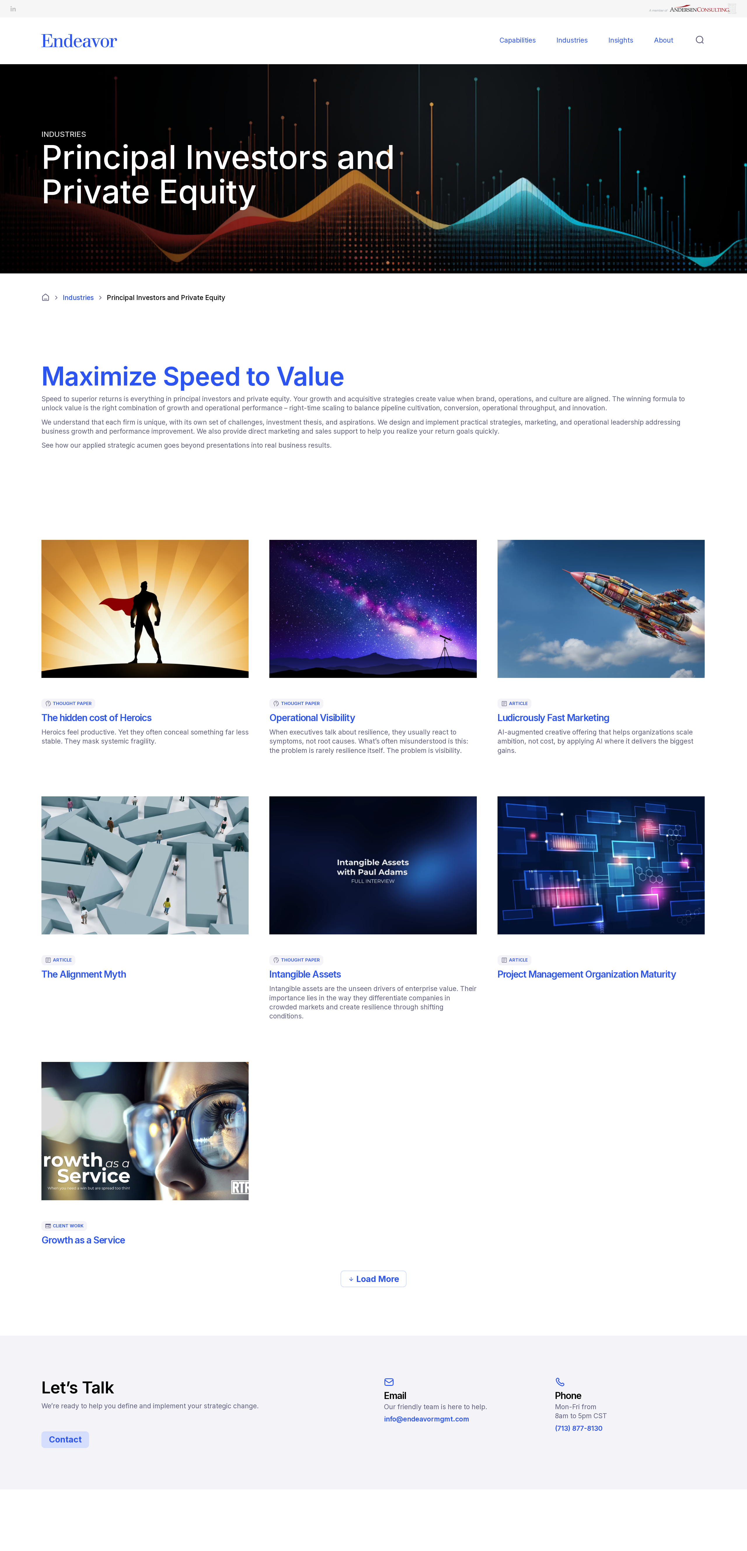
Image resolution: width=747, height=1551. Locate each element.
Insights (620, 40)
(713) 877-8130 (579, 1428)
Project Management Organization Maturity (587, 974)
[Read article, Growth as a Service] (145, 1131)
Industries (572, 40)
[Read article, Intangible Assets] (373, 865)
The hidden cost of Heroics (96, 717)
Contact (65, 1439)
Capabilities (518, 40)
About (663, 40)
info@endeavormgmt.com (426, 1419)
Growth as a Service (83, 1240)
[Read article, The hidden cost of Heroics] (145, 609)
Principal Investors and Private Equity (166, 297)
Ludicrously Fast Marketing (553, 717)
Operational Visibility (312, 717)
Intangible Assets (305, 974)
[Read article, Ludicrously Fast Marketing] (601, 609)
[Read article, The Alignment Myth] (145, 865)
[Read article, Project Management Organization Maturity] (601, 865)
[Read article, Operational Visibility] (373, 609)
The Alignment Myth (83, 974)
